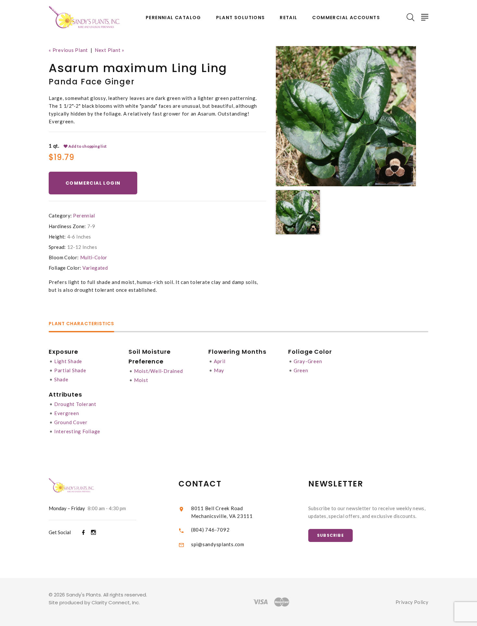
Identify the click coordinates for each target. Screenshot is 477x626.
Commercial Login (93, 183)
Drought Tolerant (75, 404)
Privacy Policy (412, 602)
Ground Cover (71, 422)
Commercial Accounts (346, 17)
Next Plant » (109, 50)
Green (301, 370)
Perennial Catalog (173, 17)
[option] (346, 116)
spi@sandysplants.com (217, 544)
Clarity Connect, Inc (115, 602)
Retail (288, 17)
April (220, 361)
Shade (61, 379)
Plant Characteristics (81, 324)
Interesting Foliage (77, 431)
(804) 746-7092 (210, 530)
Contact (200, 483)
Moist (141, 380)
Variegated (95, 268)
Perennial (84, 215)
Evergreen (66, 413)
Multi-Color (93, 257)
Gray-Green (308, 361)
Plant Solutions (240, 17)
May (219, 370)
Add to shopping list (87, 146)
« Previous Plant (68, 50)
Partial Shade (70, 370)
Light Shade (68, 361)
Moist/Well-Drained (158, 371)
